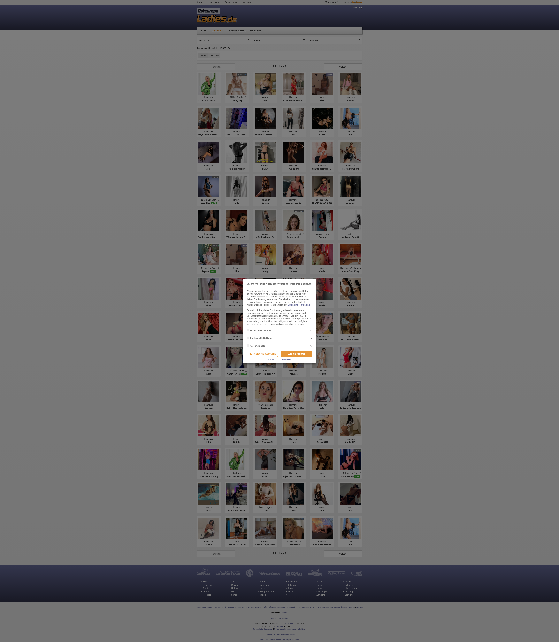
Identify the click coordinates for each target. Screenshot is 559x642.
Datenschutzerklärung (298, 304)
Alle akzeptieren (296, 353)
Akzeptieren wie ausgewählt (262, 353)
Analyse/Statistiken (261, 338)
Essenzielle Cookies (261, 330)
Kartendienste (258, 345)
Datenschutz (272, 360)
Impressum (286, 360)
